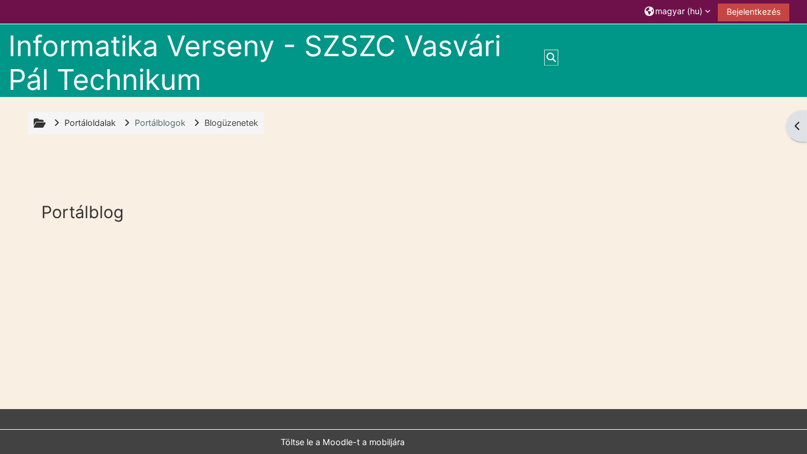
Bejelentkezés (753, 12)
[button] (677, 11)
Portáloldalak (90, 123)
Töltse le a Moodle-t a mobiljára (343, 442)
